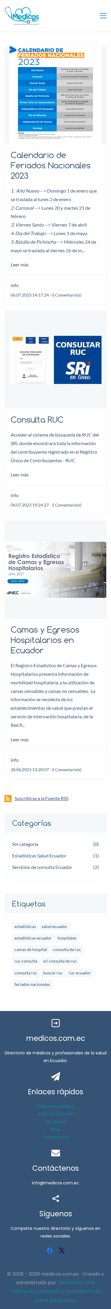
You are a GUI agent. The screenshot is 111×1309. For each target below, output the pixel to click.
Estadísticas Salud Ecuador (39, 855)
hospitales (67, 937)
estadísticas (25, 926)
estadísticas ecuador (33, 937)
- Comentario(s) (65, 294)
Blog (55, 1129)
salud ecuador (54, 926)
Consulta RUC (37, 419)
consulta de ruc (67, 949)
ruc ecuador (80, 972)
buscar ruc (53, 972)
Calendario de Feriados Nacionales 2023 (51, 165)
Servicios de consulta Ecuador (42, 867)
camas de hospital (31, 949)
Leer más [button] (20, 264)
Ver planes (55, 1122)
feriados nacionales (32, 984)
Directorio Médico (55, 1106)
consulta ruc (26, 972)
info (15, 285)
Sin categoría (25, 844)
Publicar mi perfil (55, 1114)
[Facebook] (49, 1250)
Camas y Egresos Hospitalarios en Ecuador (45, 639)
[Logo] (22, 15)
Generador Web (76, 1282)
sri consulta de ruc (60, 960)
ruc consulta (26, 960)
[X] (61, 1250)
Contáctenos (55, 1137)
